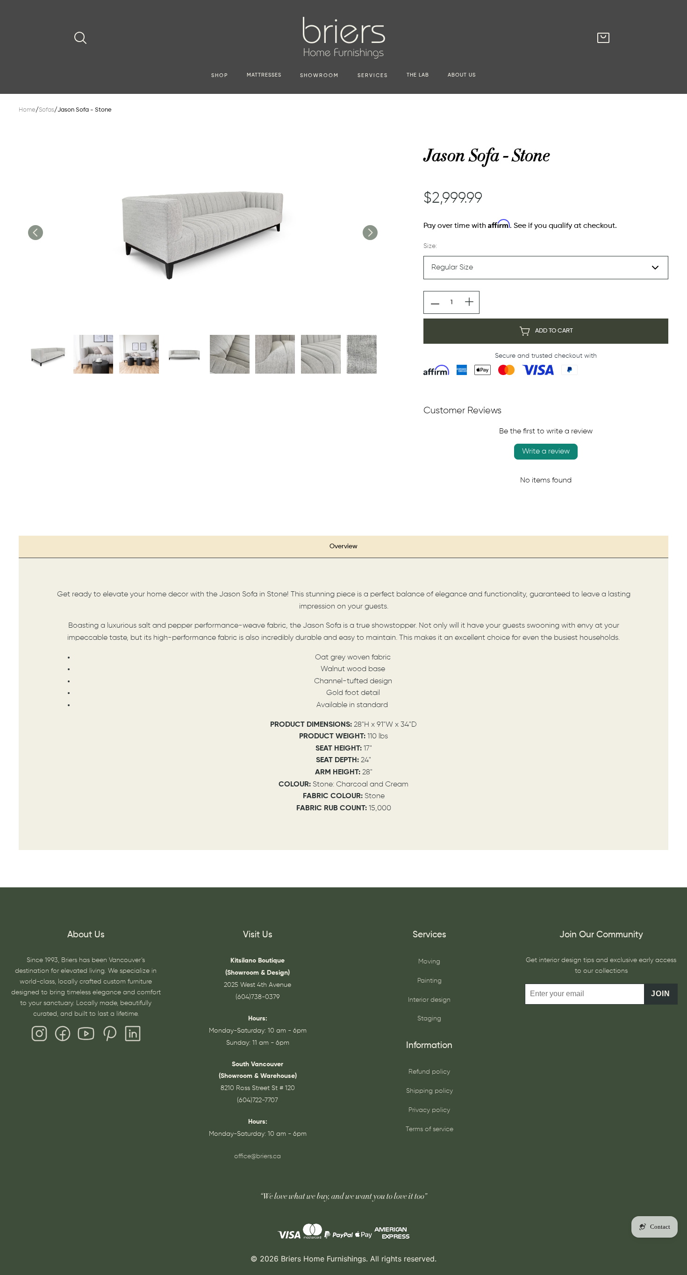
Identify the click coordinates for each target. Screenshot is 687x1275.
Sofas (46, 110)
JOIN (660, 994)
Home (27, 110)
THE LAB (418, 75)
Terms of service (429, 1129)
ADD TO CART (554, 331)
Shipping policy (429, 1091)
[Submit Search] (80, 38)
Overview (343, 546)
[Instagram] (39, 1036)
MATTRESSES (264, 75)
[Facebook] (62, 1036)
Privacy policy (429, 1110)
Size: (430, 246)
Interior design (429, 1000)
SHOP (219, 75)
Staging (429, 1018)
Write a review (546, 451)
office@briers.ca (257, 1156)
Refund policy (429, 1072)
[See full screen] (202, 222)
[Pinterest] (109, 1036)
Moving (429, 961)
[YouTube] (86, 1036)
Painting (429, 981)
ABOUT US (462, 75)
